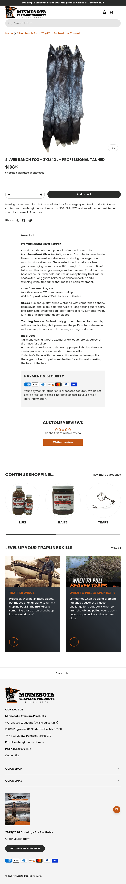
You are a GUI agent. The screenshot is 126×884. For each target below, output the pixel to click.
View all (116, 548)
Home (9, 33)
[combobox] (63, 23)
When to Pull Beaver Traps (93, 593)
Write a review (63, 442)
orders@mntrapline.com (39, 208)
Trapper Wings (22, 593)
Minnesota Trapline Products (27, 875)
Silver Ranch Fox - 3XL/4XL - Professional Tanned (48, 33)
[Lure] (22, 500)
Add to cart (84, 194)
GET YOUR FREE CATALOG (25, 848)
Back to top (63, 673)
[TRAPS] (103, 500)
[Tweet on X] (17, 220)
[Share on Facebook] (23, 220)
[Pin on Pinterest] (30, 220)
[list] (63, 96)
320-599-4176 (68, 208)
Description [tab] (29, 235)
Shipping (10, 172)
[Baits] (63, 500)
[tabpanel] (63, 303)
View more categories (106, 475)
